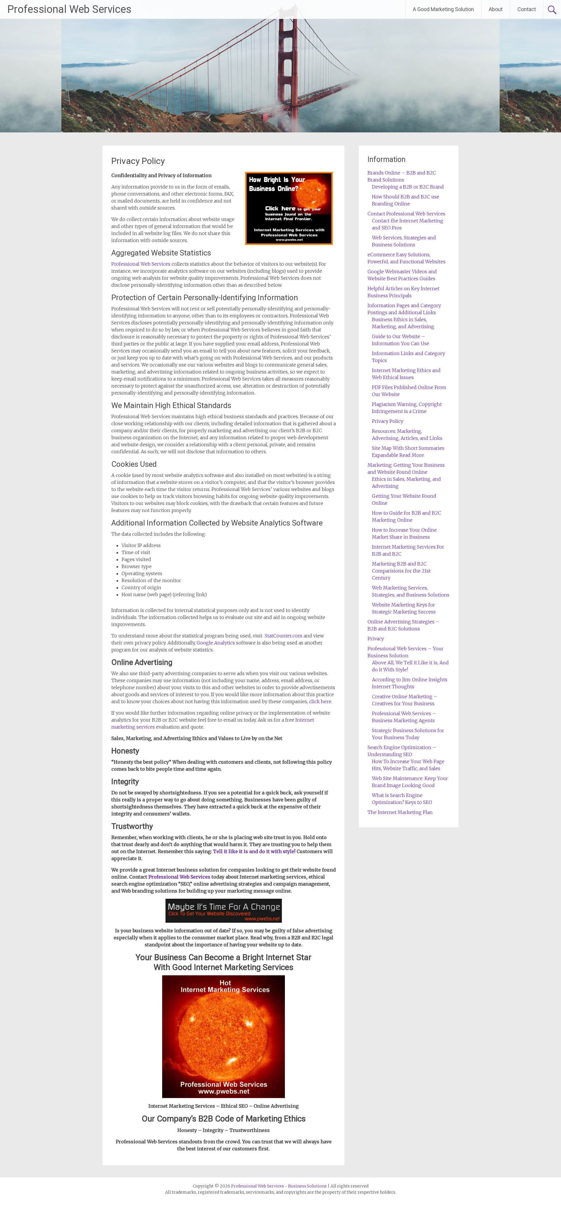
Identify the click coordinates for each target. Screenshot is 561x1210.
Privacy (376, 639)
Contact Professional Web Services (406, 214)
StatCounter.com (283, 636)
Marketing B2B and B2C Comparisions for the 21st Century (401, 571)
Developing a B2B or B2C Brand (408, 187)
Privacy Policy (387, 421)
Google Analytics (216, 643)
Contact (526, 9)
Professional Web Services (69, 9)
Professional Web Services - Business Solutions (279, 1186)
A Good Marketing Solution (443, 9)
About (496, 9)
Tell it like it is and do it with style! (254, 851)
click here (320, 701)
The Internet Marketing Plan (400, 812)
